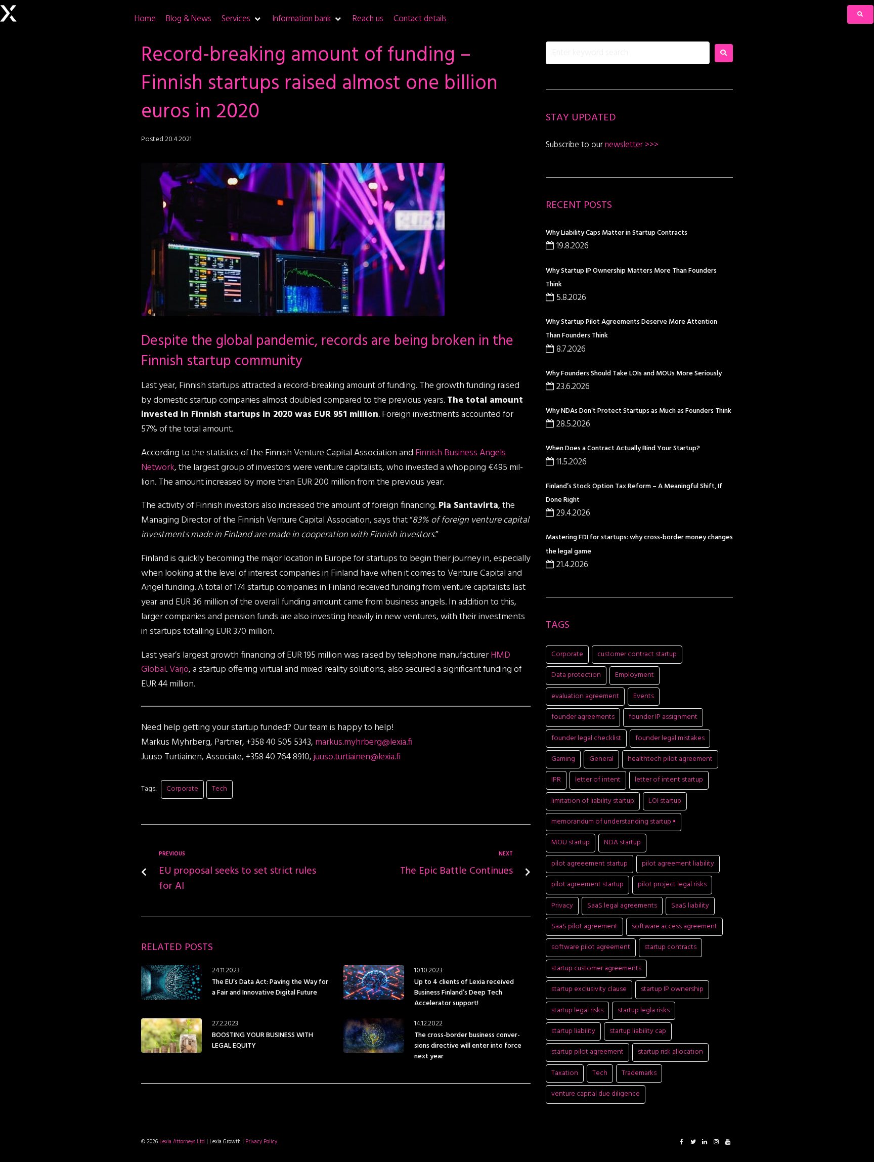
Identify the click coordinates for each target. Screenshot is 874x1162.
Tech (219, 789)
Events (643, 696)
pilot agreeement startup (589, 864)
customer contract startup (637, 654)
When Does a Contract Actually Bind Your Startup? (623, 448)
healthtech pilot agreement (670, 759)
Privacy (562, 906)
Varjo (179, 669)
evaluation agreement (585, 696)
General (601, 759)
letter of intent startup (669, 780)
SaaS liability (690, 906)
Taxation (564, 1073)
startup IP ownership (672, 989)
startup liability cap (637, 1031)
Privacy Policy (261, 1141)
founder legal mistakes (670, 738)
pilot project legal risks (672, 884)
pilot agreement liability (678, 864)
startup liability (573, 1031)
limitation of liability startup (592, 801)
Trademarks (639, 1073)
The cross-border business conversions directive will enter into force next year (467, 1045)
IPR (556, 780)
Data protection (576, 675)
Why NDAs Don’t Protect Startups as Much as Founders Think (638, 411)
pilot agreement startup (587, 884)
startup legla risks (644, 1010)
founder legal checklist (586, 738)
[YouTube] (728, 1142)
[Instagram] (716, 1142)
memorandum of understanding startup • (613, 822)
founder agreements (583, 717)
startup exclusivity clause (589, 989)
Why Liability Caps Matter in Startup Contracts (616, 233)
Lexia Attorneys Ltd (182, 1141)
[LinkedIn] (705, 1142)
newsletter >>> (631, 145)
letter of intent (598, 780)
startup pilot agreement (587, 1052)
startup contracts (670, 947)
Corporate (182, 789)
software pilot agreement (590, 947)
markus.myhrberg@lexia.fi (363, 742)
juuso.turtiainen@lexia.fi (357, 757)
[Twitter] (693, 1142)
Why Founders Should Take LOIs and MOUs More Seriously (634, 373)
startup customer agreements (596, 968)
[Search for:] (628, 52)
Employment (634, 675)
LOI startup (664, 801)
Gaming (563, 759)
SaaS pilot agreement (584, 926)
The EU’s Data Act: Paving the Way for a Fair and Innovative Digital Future (270, 987)
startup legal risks (577, 1010)
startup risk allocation (670, 1052)
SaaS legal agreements (622, 906)
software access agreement (674, 926)
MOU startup (570, 842)
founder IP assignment (663, 717)
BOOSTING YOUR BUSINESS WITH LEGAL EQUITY (262, 1040)
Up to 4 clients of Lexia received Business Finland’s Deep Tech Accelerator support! (464, 992)
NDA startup (622, 842)
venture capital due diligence (595, 1094)
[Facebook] (681, 1142)
